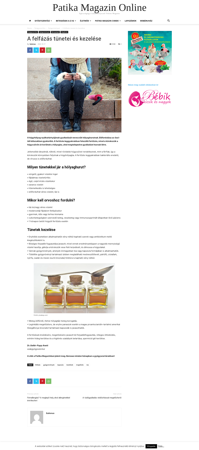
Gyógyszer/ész (42, 20)
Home (29, 28)
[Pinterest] (42, 50)
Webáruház (146, 20)
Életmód (84, 20)
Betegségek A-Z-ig (65, 20)
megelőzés (80, 365)
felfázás (37, 365)
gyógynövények (48, 365)
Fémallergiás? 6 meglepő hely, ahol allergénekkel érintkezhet (48, 399)
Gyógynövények (54, 28)
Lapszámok (130, 20)
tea (88, 365)
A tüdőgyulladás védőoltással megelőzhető (102, 397)
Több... (161, 446)
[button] (168, 21)
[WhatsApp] (48, 50)
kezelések (69, 365)
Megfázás (64, 32)
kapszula (60, 365)
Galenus (33, 44)
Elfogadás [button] (151, 446)
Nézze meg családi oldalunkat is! (143, 85)
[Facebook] (30, 50)
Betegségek (55, 32)
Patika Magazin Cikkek (107, 20)
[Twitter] (36, 50)
